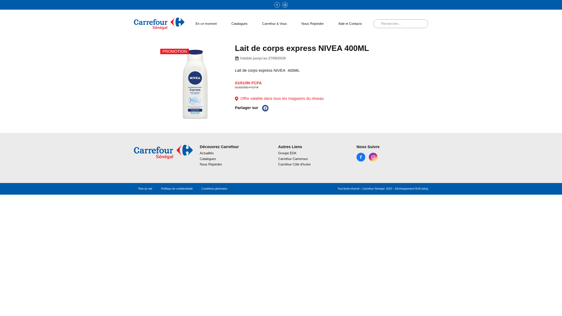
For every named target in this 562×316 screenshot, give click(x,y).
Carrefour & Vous (274, 23)
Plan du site (145, 188)
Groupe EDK (287, 153)
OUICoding (421, 188)
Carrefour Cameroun (293, 159)
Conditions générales (214, 188)
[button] (265, 108)
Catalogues (239, 23)
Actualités (207, 153)
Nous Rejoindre (312, 23)
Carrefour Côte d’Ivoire (294, 164)
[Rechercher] (379, 23)
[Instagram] (285, 5)
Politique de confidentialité (177, 188)
